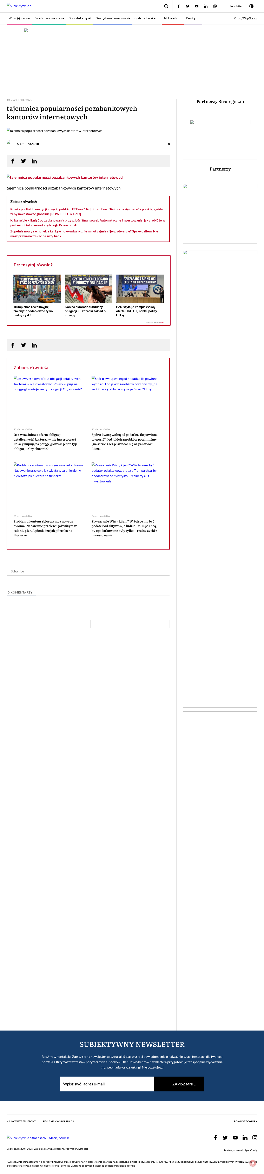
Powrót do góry (245, 1121)
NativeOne (89, 322)
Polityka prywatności (76, 1148)
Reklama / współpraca (58, 1121)
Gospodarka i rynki (80, 18)
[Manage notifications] (253, 1163)
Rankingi (191, 18)
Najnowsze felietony (21, 1121)
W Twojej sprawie (19, 18)
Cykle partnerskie (145, 18)
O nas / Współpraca (245, 18)
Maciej (28, 144)
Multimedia (171, 18)
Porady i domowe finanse (49, 18)
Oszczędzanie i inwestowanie (113, 18)
